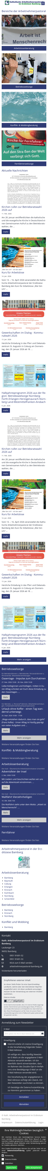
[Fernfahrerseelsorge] (24, 145)
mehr (5, 231)
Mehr (5, 697)
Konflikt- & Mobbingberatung (24, 125)
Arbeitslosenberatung (24, 48)
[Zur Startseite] (24, 3)
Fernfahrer (8, 832)
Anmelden (24, 1097)
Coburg (7, 883)
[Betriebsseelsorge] (24, 68)
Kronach (8, 889)
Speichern (11, 1167)
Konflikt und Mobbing (15, 922)
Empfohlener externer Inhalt (17, 980)
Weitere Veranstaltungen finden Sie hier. (21, 744)
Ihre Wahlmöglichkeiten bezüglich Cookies (24, 1132)
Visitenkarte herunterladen (14, 970)
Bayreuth (8, 880)
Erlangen (8, 886)
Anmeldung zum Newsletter (18, 1022)
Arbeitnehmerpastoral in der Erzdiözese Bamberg (22, 850)
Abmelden (24, 1104)
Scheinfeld (9, 899)
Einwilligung (9, 1040)
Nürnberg (8, 896)
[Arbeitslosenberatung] (24, 30)
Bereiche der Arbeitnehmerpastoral (24, 11)
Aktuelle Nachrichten (15, 170)
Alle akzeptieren (33, 1167)
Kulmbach (9, 892)
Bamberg (8, 877)
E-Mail (7, 1029)
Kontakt (6, 935)
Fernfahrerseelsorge (24, 163)
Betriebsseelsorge (24, 86)
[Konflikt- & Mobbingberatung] (24, 107)
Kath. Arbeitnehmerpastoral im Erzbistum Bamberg (23, 942)
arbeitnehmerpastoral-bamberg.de (26, 966)
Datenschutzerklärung (34, 1087)
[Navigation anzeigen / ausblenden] (43, 3)
